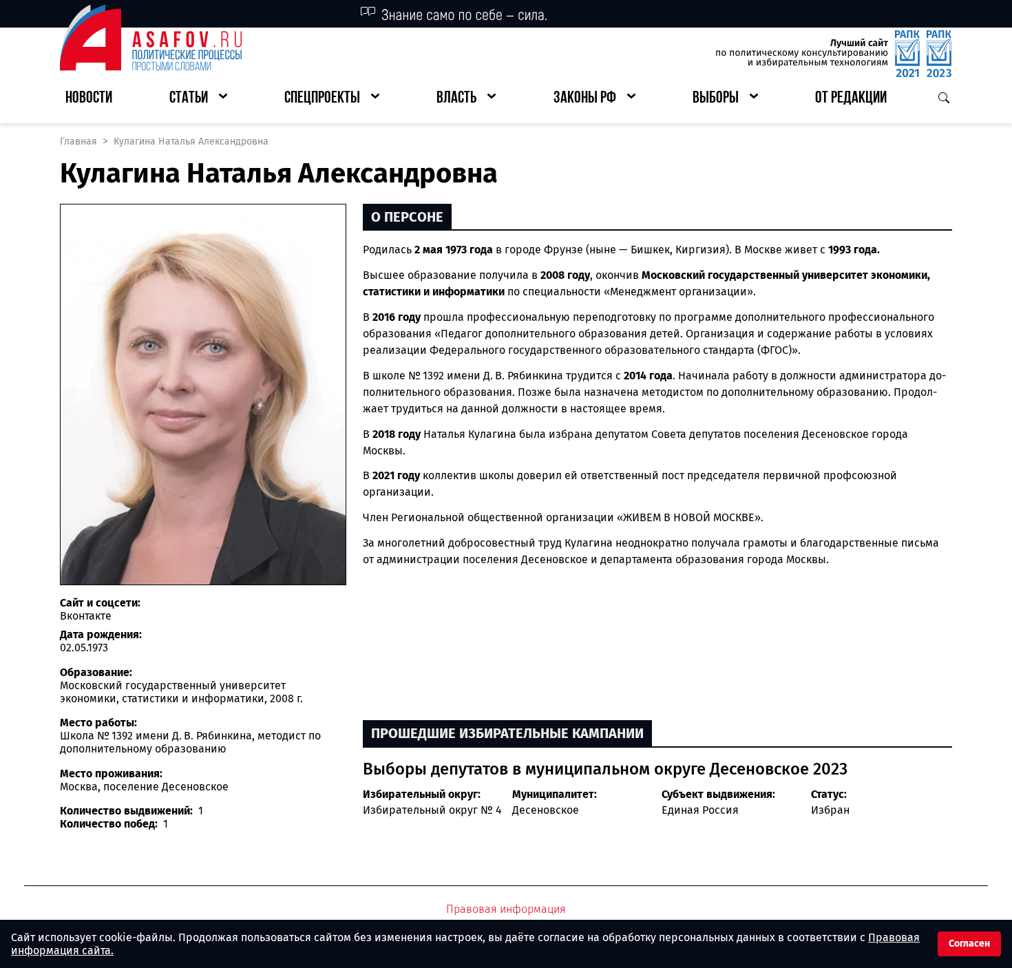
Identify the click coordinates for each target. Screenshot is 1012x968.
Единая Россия (700, 810)
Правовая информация (506, 909)
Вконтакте (86, 615)
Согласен (969, 943)
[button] (198, 99)
